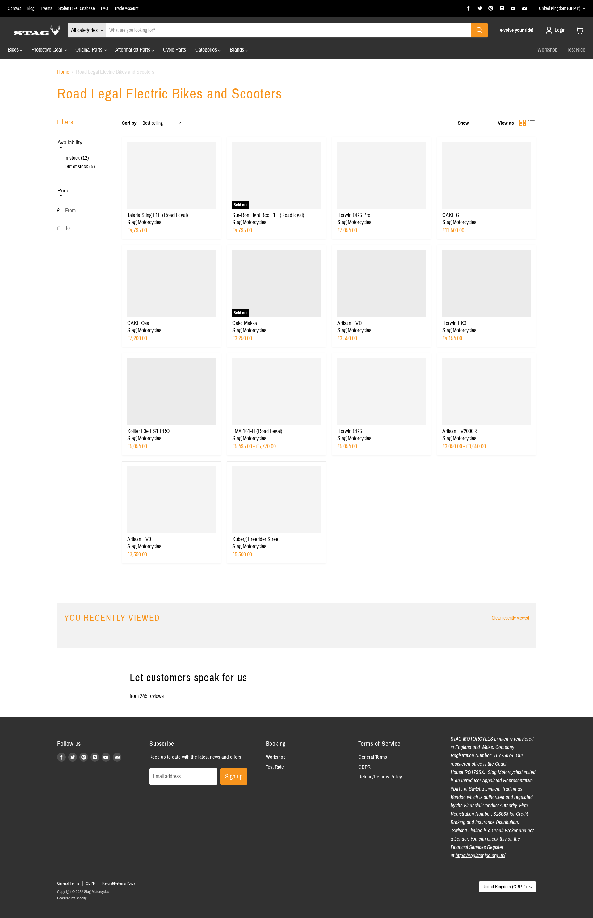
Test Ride (576, 50)
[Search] (479, 30)
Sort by (129, 123)
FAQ (104, 8)
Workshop (547, 50)
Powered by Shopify (71, 898)
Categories (206, 50)
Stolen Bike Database (76, 8)
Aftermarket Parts (133, 50)
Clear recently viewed (510, 617)
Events (46, 8)
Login (560, 30)
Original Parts (89, 50)
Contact (14, 8)
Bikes (14, 50)
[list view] (531, 123)
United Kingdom (559, 8)
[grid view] (522, 123)
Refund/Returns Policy (380, 777)
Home (63, 72)
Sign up (233, 776)
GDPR (364, 767)
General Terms (372, 757)
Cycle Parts (174, 50)
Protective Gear (48, 50)
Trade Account (126, 8)
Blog (31, 8)
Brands (237, 50)
